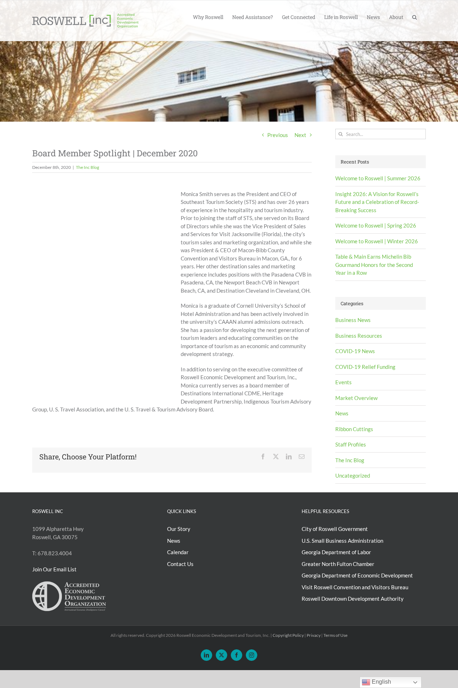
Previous (277, 135)
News (342, 413)
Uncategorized (352, 475)
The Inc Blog (87, 167)
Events (343, 382)
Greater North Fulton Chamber (338, 564)
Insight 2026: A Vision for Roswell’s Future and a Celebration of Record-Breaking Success (377, 202)
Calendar (178, 552)
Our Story (178, 529)
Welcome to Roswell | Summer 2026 (377, 178)
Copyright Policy (288, 635)
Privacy (314, 635)
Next (300, 135)
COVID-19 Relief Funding (365, 366)
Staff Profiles (350, 444)
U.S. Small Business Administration (342, 540)
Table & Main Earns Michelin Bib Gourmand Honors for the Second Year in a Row (374, 264)
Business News (353, 320)
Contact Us (180, 564)
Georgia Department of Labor (336, 552)
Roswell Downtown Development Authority (353, 598)
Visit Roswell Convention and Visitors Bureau (355, 587)
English (380, 682)
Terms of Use (335, 635)
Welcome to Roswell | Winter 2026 (376, 241)
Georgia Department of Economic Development (357, 575)
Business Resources (358, 335)
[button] (414, 16)
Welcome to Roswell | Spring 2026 (375, 225)
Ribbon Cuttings (354, 429)
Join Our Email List (54, 569)
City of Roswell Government (335, 529)
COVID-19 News (355, 351)
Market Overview (356, 398)
